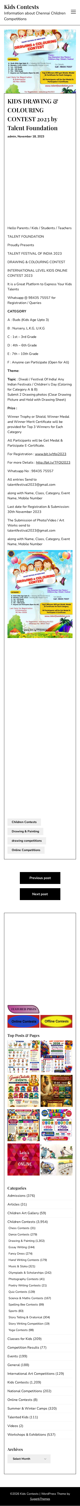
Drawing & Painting (25, 831)
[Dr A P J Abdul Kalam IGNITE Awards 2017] (57, 1160)
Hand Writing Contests (24, 1260)
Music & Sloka (18, 1266)
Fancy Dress (17, 1254)
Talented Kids (18, 1417)
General (13, 1365)
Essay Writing (18, 1247)
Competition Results (23, 1347)
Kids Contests (21, 6)
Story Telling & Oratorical (25, 1317)
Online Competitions (26, 850)
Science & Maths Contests (26, 1298)
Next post (40, 894)
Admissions (16, 1195)
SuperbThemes (40, 1499)
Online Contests (19, 1399)
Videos (12, 1426)
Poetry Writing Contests (25, 1285)
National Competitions (24, 1391)
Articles (13, 1204)
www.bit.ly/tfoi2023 (50, 454)
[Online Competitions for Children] (23, 1160)
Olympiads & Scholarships (26, 1273)
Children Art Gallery (23, 1213)
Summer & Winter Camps (27, 1408)
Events (12, 1356)
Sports (13, 1311)
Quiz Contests (18, 1292)
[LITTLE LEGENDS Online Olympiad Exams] (57, 1126)
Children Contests (24, 822)
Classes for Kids (19, 1339)
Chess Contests (19, 1228)
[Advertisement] (40, 182)
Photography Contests (24, 1279)
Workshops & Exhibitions (26, 1434)
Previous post (40, 878)
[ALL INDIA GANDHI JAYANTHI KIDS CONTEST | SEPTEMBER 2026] (23, 1057)
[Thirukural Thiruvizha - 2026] (57, 1091)
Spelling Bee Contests (23, 1305)
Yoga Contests (18, 1330)
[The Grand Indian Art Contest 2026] (57, 1057)
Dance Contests (19, 1234)
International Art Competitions (31, 1373)
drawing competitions (27, 841)
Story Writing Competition (26, 1324)
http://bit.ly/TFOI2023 (53, 462)
